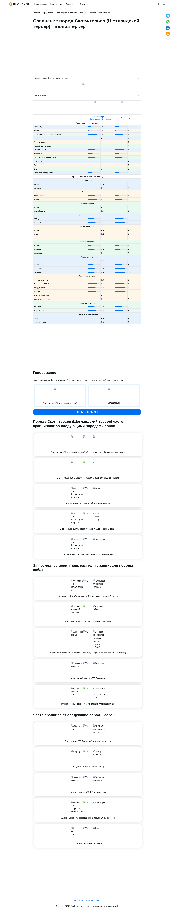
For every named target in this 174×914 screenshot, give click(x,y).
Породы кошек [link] (56, 4)
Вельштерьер (127, 118)
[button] (88, 444)
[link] (88, 444)
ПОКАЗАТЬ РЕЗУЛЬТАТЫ (87, 412)
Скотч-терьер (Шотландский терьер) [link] (71, 13)
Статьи (82, 4)
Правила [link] (78, 900)
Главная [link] (36, 13)
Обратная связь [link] (92, 900)
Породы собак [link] (40, 4)
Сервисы (69, 4)
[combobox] (34, 78)
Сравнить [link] (92, 13)
